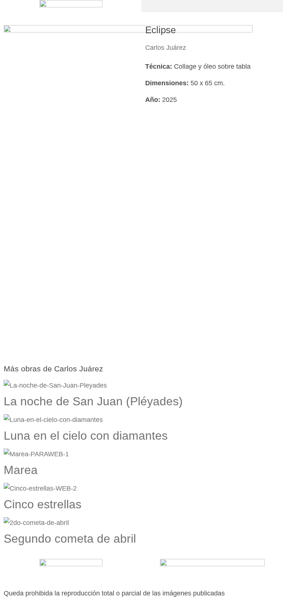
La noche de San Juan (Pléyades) (93, 401)
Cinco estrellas (42, 504)
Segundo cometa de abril (70, 538)
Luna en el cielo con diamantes (86, 435)
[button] (212, 6)
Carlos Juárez (165, 47)
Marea (21, 470)
